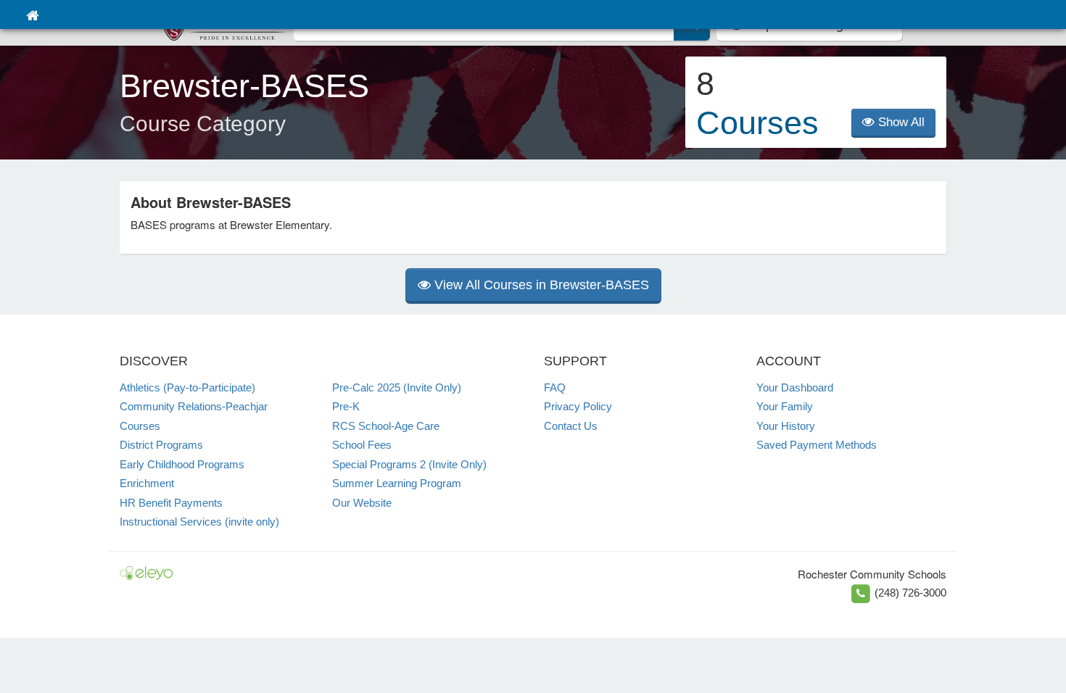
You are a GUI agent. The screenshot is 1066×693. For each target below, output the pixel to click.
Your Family (784, 406)
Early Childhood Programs (182, 464)
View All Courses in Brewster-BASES (540, 285)
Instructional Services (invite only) (199, 521)
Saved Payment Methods (816, 445)
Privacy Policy (578, 406)
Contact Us (571, 426)
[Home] (32, 14)
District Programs (161, 445)
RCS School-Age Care (385, 426)
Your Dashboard (794, 387)
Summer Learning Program (396, 483)
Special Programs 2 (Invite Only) (409, 464)
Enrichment (147, 483)
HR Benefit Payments (171, 503)
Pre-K (346, 406)
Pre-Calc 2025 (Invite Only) (396, 387)
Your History (785, 426)
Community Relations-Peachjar (194, 406)
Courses (140, 426)
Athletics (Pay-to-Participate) (187, 387)
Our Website (362, 503)
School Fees (362, 445)
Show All (900, 122)
